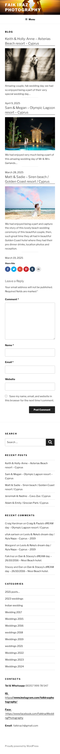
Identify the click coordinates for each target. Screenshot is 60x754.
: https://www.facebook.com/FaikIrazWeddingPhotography (29, 713)
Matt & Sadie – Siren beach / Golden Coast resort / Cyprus (27, 179)
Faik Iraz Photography (23, 7)
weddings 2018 (14, 632)
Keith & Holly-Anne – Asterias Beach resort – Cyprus (27, 41)
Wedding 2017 (13, 612)
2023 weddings (14, 598)
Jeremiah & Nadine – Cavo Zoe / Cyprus (28, 496)
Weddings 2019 (14, 639)
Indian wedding (14, 605)
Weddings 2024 (14, 666)
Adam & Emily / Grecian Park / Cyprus (26, 502)
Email (9, 362)
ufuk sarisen (12, 534)
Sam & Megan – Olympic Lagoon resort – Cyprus (30, 110)
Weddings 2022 (14, 652)
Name (9, 345)
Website (10, 379)
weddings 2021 (14, 646)
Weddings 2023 (14, 659)
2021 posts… (12, 591)
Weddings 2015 (14, 618)
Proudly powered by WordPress (21, 746)
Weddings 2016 (14, 625)
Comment (12, 299)
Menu (32, 19)
